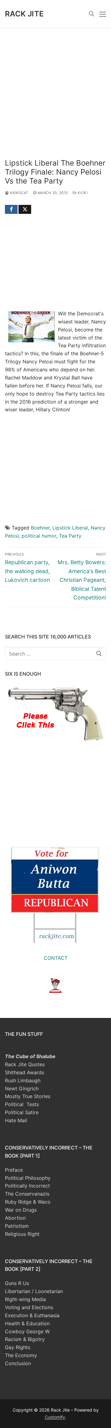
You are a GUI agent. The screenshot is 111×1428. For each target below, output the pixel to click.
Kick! (82, 193)
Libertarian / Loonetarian (34, 1291)
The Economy (21, 1355)
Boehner (40, 528)
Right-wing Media (25, 1299)
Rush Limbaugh (22, 1080)
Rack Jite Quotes (25, 1064)
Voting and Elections (29, 1307)
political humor (39, 536)
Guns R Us (17, 1283)
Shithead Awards (24, 1072)
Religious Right (22, 1234)
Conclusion (18, 1363)
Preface (14, 1170)
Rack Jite (24, 13)
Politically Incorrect (27, 1186)
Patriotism (17, 1226)
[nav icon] (102, 13)
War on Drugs (21, 1210)
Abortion (15, 1218)
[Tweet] (24, 209)
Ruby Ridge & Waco (28, 1202)
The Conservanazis (27, 1194)
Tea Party (70, 536)
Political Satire (22, 1112)
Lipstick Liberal (70, 528)
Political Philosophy (28, 1178)
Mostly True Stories (27, 1096)
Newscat (18, 193)
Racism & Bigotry (25, 1339)
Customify (55, 1417)
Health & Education (27, 1323)
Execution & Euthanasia (32, 1315)
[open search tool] (91, 14)
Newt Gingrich (22, 1088)
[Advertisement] (55, 86)
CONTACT (56, 958)
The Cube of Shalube (30, 1056)
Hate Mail (16, 1120)
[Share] (11, 209)
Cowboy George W (27, 1331)
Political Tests (22, 1104)
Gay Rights (17, 1347)
